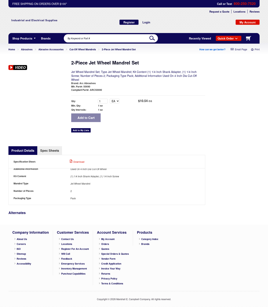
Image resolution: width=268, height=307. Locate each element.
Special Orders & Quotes (115, 254)
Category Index (149, 239)
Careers (21, 244)
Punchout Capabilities (73, 273)
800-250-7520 (245, 3)
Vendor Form (108, 258)
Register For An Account (75, 249)
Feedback (66, 258)
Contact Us (67, 239)
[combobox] (111, 38)
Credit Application (111, 263)
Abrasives (27, 49)
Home (11, 49)
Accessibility (24, 263)
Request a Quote (219, 11)
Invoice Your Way (110, 268)
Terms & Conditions (112, 283)
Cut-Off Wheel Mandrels (82, 49)
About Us (22, 239)
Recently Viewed (200, 38)
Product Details (22, 150)
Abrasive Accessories (51, 49)
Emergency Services (73, 263)
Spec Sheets (49, 150)
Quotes (105, 249)
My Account (108, 239)
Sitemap (21, 254)
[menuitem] (46, 38)
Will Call (65, 254)
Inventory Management (74, 268)
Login (146, 22)
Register (129, 22)
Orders (105, 244)
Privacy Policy (109, 278)
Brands (145, 244)
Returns (105, 273)
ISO (19, 249)
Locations (239, 11)
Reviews (255, 11)
